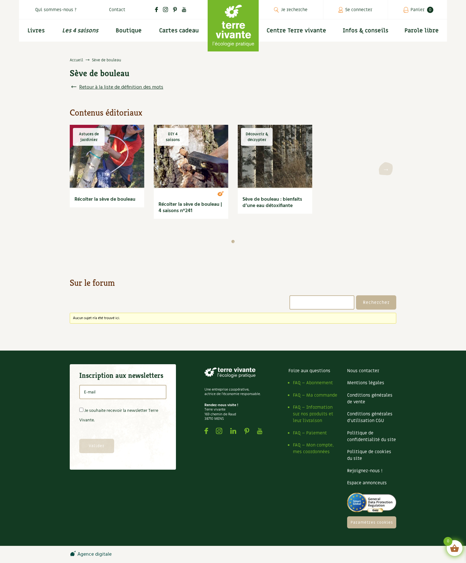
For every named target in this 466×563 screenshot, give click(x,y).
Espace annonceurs (367, 483)
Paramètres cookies (372, 522)
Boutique (129, 30)
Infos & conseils (365, 30)
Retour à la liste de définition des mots (121, 87)
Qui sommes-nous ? (55, 10)
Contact (117, 10)
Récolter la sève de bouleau (104, 199)
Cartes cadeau (179, 30)
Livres (36, 30)
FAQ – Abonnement (313, 383)
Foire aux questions (309, 371)
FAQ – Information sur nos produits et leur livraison (313, 414)
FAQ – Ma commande (315, 395)
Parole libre (422, 30)
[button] (233, 241)
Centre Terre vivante (296, 30)
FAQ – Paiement (310, 433)
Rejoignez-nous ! (364, 471)
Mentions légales (365, 383)
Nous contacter (363, 371)
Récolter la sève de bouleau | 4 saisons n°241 (190, 207)
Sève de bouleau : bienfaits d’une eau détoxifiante (272, 202)
